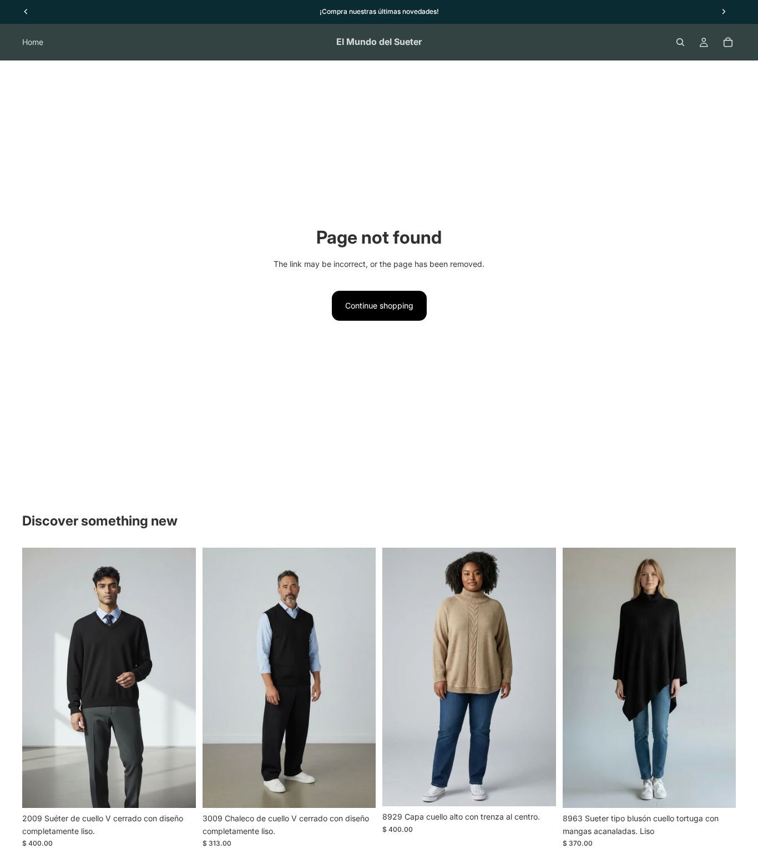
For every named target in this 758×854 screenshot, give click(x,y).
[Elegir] (179, 791)
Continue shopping (379, 305)
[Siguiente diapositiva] (179, 678)
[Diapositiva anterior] (38, 678)
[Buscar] (680, 42)
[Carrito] (728, 42)
